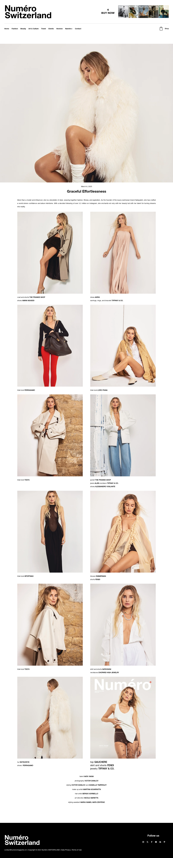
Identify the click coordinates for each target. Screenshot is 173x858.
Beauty (23, 29)
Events (51, 29)
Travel (43, 29)
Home (6, 29)
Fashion (15, 29)
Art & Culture (33, 29)
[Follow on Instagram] (143, 842)
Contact (78, 29)
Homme (59, 29)
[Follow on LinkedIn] (160, 842)
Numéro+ (68, 29)
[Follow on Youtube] (156, 842)
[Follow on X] (147, 842)
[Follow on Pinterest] (164, 842)
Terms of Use (77, 850)
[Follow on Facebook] (151, 842)
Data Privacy (66, 850)
